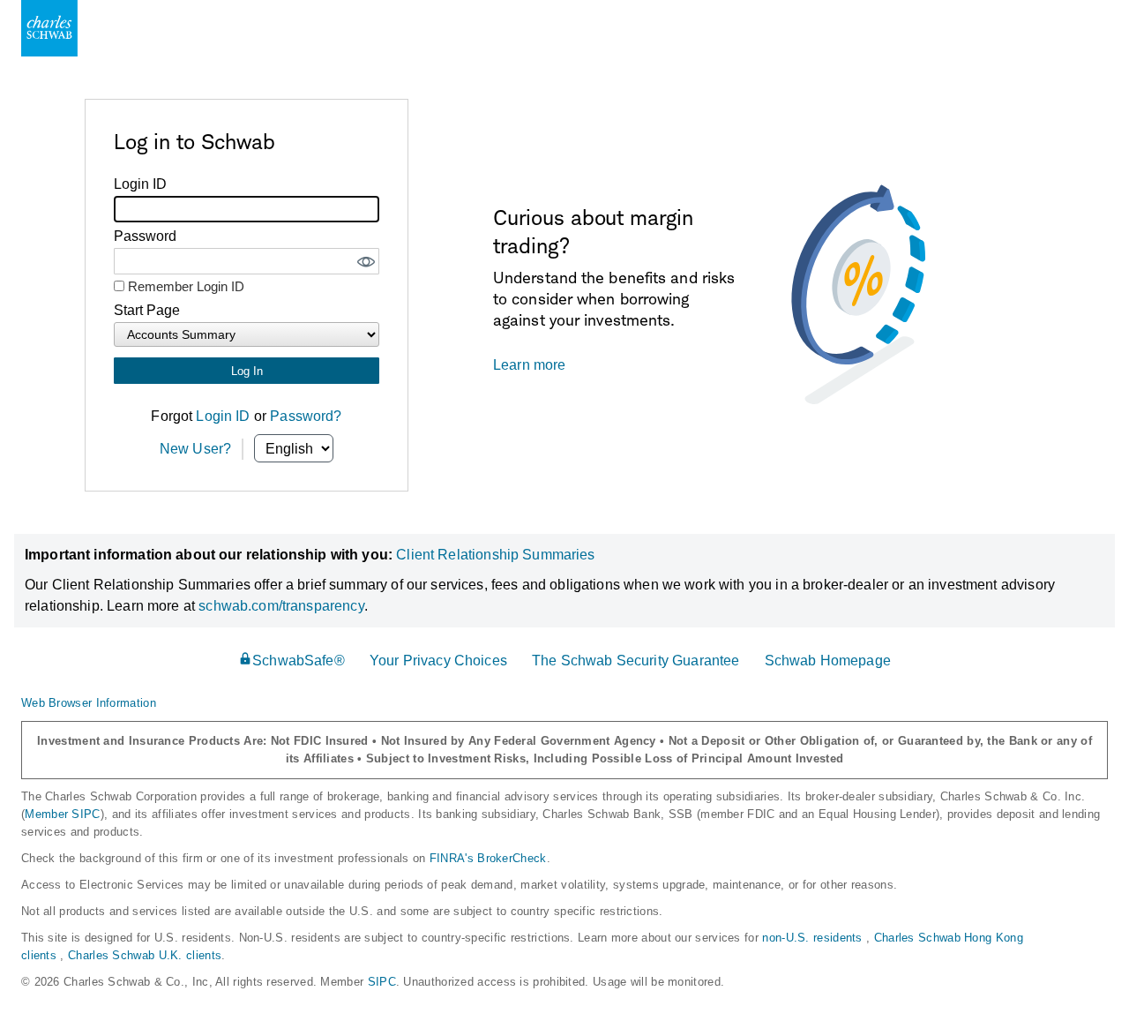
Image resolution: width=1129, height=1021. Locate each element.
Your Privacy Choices (438, 660)
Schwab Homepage (828, 660)
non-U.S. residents (814, 937)
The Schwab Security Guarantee (635, 660)
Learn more (529, 364)
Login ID (223, 416)
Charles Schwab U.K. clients (144, 955)
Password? (305, 416)
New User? (195, 448)
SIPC (382, 981)
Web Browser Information (88, 702)
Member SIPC (62, 814)
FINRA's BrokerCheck (488, 858)
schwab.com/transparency (280, 605)
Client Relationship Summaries (495, 554)
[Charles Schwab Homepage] (49, 28)
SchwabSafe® (298, 660)
